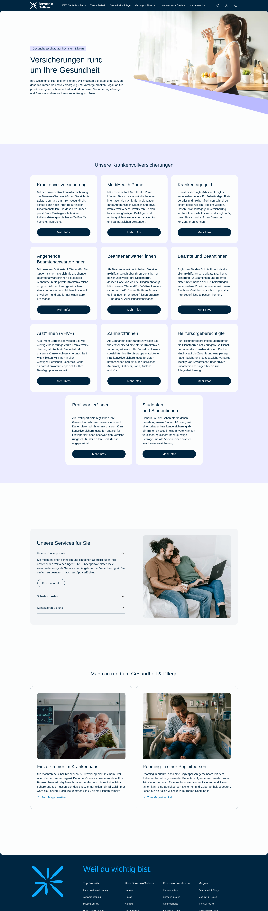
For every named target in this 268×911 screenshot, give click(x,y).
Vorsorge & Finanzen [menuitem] (145, 5)
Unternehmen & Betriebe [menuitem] (173, 5)
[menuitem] (217, 5)
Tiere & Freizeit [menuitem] (97, 5)
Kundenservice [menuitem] (197, 5)
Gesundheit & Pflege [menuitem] (120, 5)
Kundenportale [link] (51, 583)
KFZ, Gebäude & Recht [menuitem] (74, 5)
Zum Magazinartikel (54, 797)
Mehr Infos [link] (63, 232)
